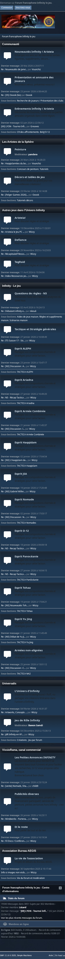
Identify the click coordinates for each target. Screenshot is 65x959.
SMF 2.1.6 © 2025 (8, 955)
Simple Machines (24, 955)
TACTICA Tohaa (24, 611)
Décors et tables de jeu (33, 180)
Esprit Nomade (35, 503)
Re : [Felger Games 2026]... (14, 194)
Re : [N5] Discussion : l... (13, 428)
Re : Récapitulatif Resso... (13, 253)
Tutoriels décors (25, 200)
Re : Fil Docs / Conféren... (13, 840)
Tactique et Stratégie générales (35, 329)
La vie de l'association (34, 859)
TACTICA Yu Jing (25, 642)
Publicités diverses (39, 801)
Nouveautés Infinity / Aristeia (38, 55)
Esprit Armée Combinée (35, 414)
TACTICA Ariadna (25, 403)
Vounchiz (36, 69)
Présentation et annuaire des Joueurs (35, 80)
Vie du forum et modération (31, 878)
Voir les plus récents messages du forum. (21, 917)
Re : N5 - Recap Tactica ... (13, 548)
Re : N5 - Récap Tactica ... (13, 397)
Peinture (20, 149)
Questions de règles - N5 (38, 296)
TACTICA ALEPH (25, 371)
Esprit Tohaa (35, 591)
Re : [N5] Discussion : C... (13, 668)
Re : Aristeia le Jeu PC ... (12, 231)
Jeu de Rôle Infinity (27, 720)
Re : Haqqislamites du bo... (14, 163)
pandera (32, 154)
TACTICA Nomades (26, 522)
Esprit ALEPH (35, 352)
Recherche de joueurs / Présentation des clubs (40, 100)
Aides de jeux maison (27, 316)
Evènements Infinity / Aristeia (39, 112)
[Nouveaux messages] (7, 57)
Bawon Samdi (35, 725)
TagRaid (32, 263)
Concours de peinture (28, 169)
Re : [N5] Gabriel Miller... (13, 491)
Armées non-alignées (35, 653)
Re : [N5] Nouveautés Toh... (14, 605)
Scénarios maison (18, 320)
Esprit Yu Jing (35, 622)
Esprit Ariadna (35, 383)
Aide (51, 955)
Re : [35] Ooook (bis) (11, 95)
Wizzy (32, 231)
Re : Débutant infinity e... (13, 311)
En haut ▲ (60, 955)
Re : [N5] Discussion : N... (13, 517)
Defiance (32, 241)
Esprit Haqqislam (35, 446)
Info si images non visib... (13, 872)
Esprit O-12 (35, 534)
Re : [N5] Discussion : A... (13, 366)
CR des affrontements (28, 132)
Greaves (35, 126)
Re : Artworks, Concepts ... (14, 712)
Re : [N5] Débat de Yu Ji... (13, 636)
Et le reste (30, 828)
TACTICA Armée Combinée (30, 434)
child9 (35, 785)
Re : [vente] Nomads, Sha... (14, 785)
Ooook (29, 95)
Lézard (22, 907)
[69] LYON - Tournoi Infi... (13, 126)
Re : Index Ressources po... (14, 276)
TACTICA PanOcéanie (27, 579)
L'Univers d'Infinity (35, 696)
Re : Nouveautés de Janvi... (14, 69)
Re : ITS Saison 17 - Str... (13, 340)
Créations (22, 740)
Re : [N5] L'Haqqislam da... (14, 460)
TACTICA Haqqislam (27, 465)
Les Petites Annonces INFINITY (38, 766)
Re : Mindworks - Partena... (14, 818)
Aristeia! (32, 219)
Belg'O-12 (45, 132)
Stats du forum (16, 898)
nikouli (33, 311)
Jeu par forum (35, 740)
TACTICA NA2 (24, 673)
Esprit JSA (35, 477)
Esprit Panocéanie (35, 559)
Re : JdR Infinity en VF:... (12, 734)
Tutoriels (44, 169)
